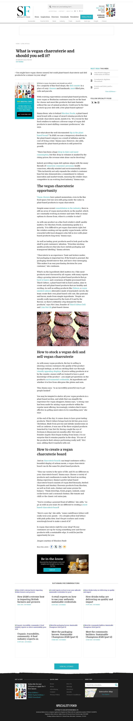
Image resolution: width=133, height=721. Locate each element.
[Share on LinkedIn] (60, 547)
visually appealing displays (49, 371)
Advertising (53, 11)
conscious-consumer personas (60, 166)
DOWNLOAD (101, 15)
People (96, 21)
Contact (62, 11)
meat (72, 88)
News (37, 17)
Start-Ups (87, 21)
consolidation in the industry (68, 208)
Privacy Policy (55, 694)
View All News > (110, 91)
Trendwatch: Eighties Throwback (102, 80)
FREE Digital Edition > (36, 695)
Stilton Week (86, 17)
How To (69, 684)
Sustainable (31, 21)
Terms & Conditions (73, 694)
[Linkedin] (80, 11)
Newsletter (74, 17)
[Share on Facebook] (51, 547)
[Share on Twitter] (56, 547)
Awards (78, 21)
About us (70, 11)
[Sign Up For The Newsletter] (75, 11)
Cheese (104, 21)
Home (17, 43)
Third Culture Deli (78, 305)
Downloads (64, 17)
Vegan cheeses (43, 197)
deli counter (75, 86)
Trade (70, 21)
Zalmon (76, 288)
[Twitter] (77, 11)
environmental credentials (57, 380)
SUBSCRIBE (101, 17)
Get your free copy (24, 114)
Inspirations (45, 17)
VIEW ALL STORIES (66, 666)
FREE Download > (34, 697)
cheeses (52, 88)
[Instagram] (82, 11)
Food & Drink (44, 21)
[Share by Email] (64, 547)
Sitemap (69, 686)
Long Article (25, 43)
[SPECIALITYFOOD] (25, 18)
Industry (62, 21)
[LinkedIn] (95, 102)
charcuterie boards (52, 461)
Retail (54, 21)
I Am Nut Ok (46, 307)
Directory (55, 17)
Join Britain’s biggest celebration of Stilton (102, 73)
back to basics (43, 280)
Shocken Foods (68, 113)
